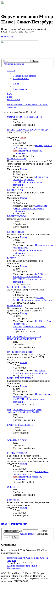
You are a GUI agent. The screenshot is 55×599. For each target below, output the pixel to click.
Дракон (16, 208)
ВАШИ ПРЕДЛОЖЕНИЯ (20, 378)
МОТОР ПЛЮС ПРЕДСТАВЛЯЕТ (24, 117)
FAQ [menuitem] (9, 94)
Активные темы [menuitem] (21, 78)
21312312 (17, 279)
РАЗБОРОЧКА (14, 305)
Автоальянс (41, 206)
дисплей (39, 297)
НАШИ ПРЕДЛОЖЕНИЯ (20, 352)
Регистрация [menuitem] (13, 99)
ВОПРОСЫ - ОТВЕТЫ (19, 287)
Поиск (35, 61)
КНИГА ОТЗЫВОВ (17, 453)
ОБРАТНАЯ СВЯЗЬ (17, 440)
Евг (15, 300)
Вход (4, 523)
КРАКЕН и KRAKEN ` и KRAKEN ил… (29, 275)
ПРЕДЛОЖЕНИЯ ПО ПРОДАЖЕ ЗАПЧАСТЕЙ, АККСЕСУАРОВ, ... (25, 410)
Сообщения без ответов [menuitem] (25, 76)
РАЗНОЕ (11, 258)
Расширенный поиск (14, 64)
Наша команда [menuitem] (20, 89)
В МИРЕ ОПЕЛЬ (15, 232)
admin (23, 137)
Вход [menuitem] (9, 97)
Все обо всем (13, 499)
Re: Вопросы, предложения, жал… (31, 472)
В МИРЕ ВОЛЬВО (16, 216)
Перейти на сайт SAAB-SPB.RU (23, 558)
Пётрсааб (17, 326)
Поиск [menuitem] (16, 83)
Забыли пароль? (27, 534)
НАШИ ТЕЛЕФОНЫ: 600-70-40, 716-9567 (28, 129)
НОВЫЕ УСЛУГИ (16, 158)
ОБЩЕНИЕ (13, 487)
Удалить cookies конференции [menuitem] (22, 565)
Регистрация (19, 523)
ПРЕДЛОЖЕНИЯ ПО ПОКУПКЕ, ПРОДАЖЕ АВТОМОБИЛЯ (24, 337)
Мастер (23, 169)
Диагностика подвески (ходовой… (30, 178)
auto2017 (17, 399)
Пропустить (7, 36)
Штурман (40, 370)
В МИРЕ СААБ (15, 190)
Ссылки (11, 70)
